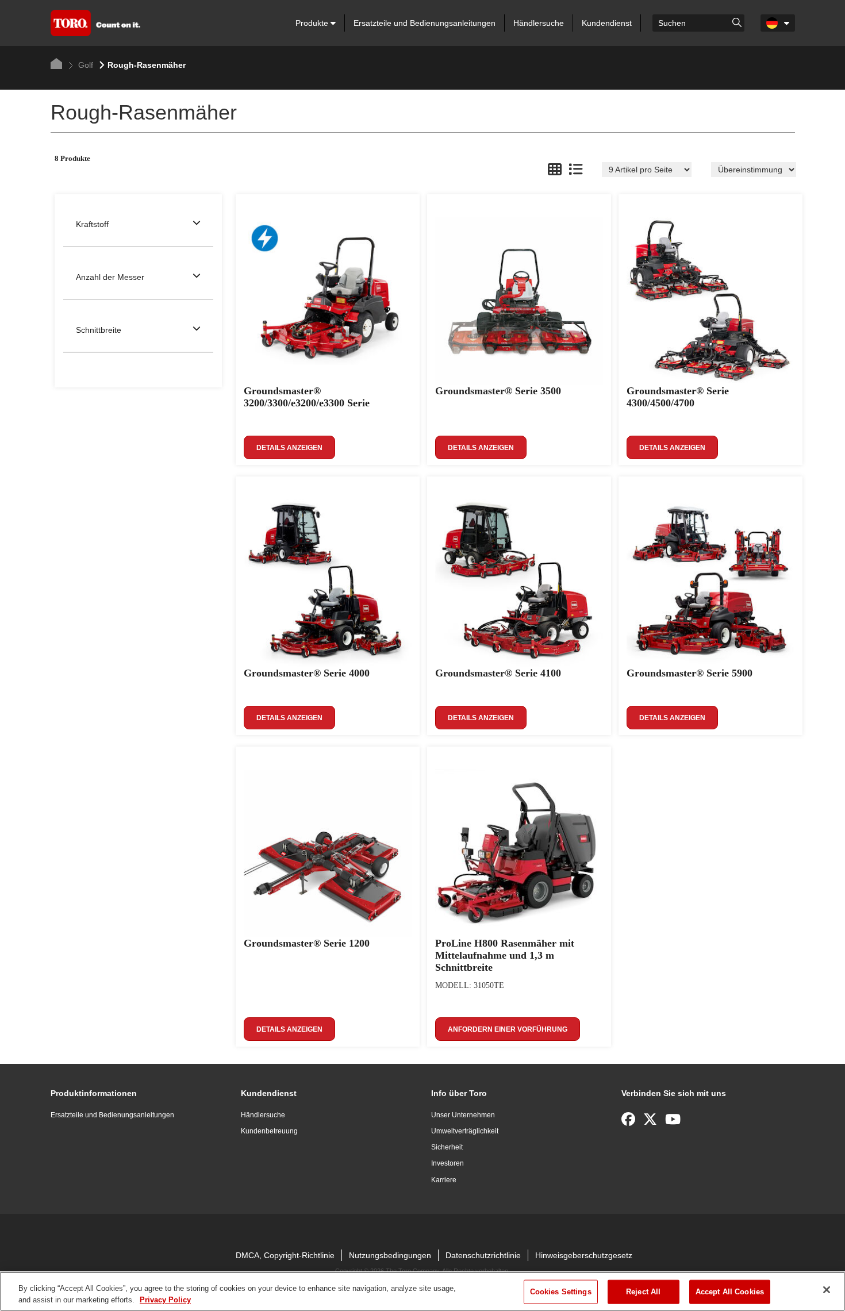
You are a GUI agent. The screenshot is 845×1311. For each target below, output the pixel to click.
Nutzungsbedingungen (390, 1255)
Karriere (443, 1180)
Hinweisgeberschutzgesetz (583, 1255)
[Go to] (737, 22)
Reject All (643, 1291)
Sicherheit (447, 1147)
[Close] (826, 1289)
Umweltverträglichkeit (464, 1131)
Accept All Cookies (730, 1291)
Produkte (313, 23)
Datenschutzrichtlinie (483, 1255)
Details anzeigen (289, 448)
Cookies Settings (561, 1291)
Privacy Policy (165, 1299)
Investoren (447, 1163)
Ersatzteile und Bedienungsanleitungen (425, 23)
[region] (422, 1291)
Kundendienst (607, 23)
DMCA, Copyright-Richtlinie (285, 1255)
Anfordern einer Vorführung (507, 1029)
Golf (84, 65)
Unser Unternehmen (463, 1115)
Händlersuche (538, 23)
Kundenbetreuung (269, 1131)
